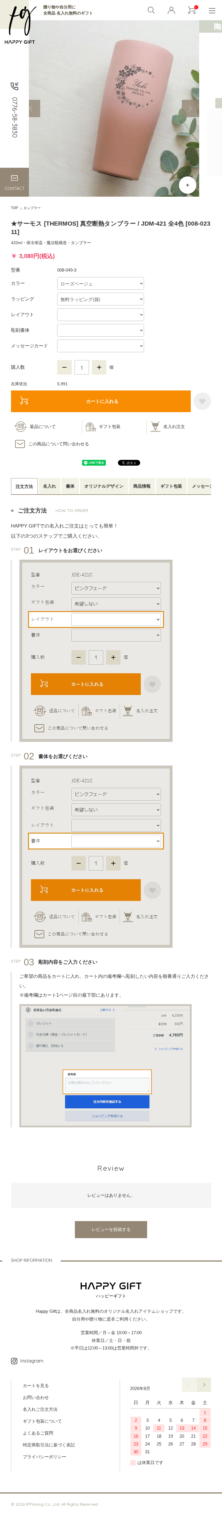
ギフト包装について (42, 1421)
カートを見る (36, 1385)
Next (190, 108)
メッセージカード (29, 345)
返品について (43, 426)
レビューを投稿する (111, 1229)
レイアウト (22, 314)
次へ (204, 1385)
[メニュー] (212, 10)
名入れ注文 (174, 426)
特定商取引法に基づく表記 (49, 1444)
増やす (99, 367)
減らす (64, 367)
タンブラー (32, 208)
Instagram (31, 1361)
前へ (189, 1385)
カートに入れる (102, 401)
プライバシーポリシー (44, 1456)
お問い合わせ (36, 1397)
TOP (14, 208)
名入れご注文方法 (40, 1409)
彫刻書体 (20, 330)
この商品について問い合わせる (58, 443)
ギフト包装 (110, 426)
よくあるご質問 (38, 1432)
